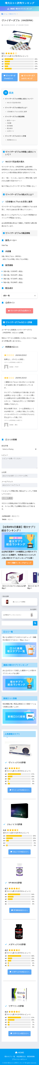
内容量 (9, 123)
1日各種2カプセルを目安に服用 (17, 111)
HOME (20, 1052)
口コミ (11, 519)
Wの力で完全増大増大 (14, 102)
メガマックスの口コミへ (20, 972)
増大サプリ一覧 (9, 1056)
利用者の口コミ (12, 140)
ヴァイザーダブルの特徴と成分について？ (19, 99)
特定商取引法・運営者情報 (26, 1056)
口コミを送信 (7, 498)
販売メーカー (11, 120)
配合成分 (10, 128)
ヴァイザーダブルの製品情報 (14, 116)
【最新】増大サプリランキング (20, 9)
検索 (35, 623)
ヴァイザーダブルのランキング (28, 77)
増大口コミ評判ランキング (19, 3)
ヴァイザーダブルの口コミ (9, 77)
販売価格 (10, 126)
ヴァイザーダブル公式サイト (20, 310)
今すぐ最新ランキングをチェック (20, 563)
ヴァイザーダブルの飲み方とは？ (16, 107)
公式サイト (10, 131)
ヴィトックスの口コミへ (20, 790)
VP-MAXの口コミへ (20, 910)
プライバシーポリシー (19, 1059)
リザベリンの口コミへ (21, 1033)
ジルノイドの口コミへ (21, 852)
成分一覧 (6, 295)
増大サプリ (15, 516)
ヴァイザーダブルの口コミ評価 (15, 136)
